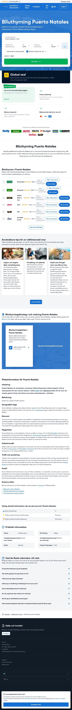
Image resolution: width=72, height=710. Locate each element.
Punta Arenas (39, 410)
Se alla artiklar (36, 302)
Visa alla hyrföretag (36, 227)
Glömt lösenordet (7, 662)
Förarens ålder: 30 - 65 (36, 51)
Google (41, 485)
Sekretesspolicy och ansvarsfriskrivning (13, 651)
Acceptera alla (36, 704)
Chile (37, 390)
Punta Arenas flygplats (40, 435)
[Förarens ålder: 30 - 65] (27, 51)
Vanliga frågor (27, 7)
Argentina (31, 449)
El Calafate (54, 433)
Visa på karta (17, 349)
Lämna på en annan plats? (15, 51)
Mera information (52, 180)
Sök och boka (51, 184)
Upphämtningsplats (10, 37)
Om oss (4, 642)
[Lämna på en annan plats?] (5, 51)
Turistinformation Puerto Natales (13, 493)
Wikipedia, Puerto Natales (11, 489)
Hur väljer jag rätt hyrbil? (9, 647)
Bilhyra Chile (6, 319)
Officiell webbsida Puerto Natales (13, 491)
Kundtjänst (36, 7)
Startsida (7, 614)
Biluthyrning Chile (17, 614)
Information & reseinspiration (14, 7)
